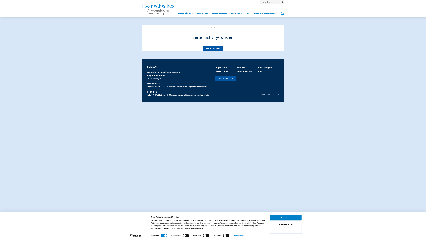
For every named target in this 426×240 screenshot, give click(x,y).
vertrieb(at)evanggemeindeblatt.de (190, 86)
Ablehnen (286, 231)
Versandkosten (244, 71)
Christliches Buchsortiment (261, 13)
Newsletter (267, 2)
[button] (282, 13)
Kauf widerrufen (226, 78)
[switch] (186, 235)
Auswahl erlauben (286, 224)
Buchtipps (236, 13)
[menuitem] (267, 2)
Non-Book (202, 13)
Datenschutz (221, 71)
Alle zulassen (286, 218)
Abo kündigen (265, 67)
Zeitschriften (219, 13)
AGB (260, 71)
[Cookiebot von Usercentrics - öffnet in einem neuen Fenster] (136, 235)
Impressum (221, 67)
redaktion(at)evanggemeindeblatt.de (191, 95)
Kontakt (241, 67)
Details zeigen (239, 236)
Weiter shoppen (213, 48)
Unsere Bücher (185, 13)
